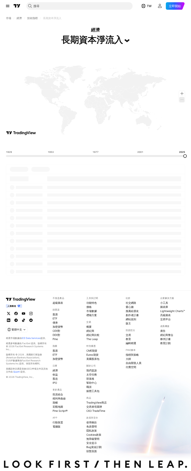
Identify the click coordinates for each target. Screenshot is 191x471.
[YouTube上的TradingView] (23, 313)
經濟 (55, 370)
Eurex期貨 (92, 354)
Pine (55, 339)
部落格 (90, 378)
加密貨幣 (58, 326)
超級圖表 (58, 302)
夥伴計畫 (165, 339)
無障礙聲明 (92, 438)
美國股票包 (92, 358)
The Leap (92, 339)
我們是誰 (91, 370)
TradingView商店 (96, 402)
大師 (128, 358)
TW (149, 6)
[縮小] (181, 99)
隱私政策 (91, 430)
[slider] (185, 156)
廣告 (162, 330)
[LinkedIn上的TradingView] (8, 320)
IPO (55, 382)
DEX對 (56, 334)
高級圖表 (165, 315)
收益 (55, 374)
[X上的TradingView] (8, 313)
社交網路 (131, 302)
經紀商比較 (92, 334)
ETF (55, 318)
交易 (128, 334)
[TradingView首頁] (17, 6)
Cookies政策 (93, 434)
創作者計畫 (132, 315)
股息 (55, 378)
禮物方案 (91, 315)
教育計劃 (165, 343)
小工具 (164, 302)
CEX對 (56, 330)
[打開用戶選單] (160, 6)
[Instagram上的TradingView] (31, 313)
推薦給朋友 (132, 311)
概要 (89, 326)
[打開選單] (7, 6)
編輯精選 (131, 343)
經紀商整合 (166, 334)
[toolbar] (95, 143)
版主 (128, 323)
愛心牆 (130, 306)
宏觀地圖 (58, 406)
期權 (55, 402)
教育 (128, 339)
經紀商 (90, 330)
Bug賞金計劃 (94, 447)
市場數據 (91, 311)
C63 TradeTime (95, 410)
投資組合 (58, 394)
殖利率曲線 (59, 398)
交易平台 (165, 319)
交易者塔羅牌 (94, 406)
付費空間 (131, 367)
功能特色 (91, 302)
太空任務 (91, 374)
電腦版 (56, 426)
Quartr (16, 371)
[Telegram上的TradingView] (16, 320)
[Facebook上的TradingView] (16, 313)
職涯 (89, 386)
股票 (55, 314)
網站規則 (131, 319)
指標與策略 (132, 354)
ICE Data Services (31, 338)
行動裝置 (58, 422)
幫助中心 (91, 382)
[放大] (181, 93)
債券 (55, 322)
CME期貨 (91, 350)
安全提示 (91, 442)
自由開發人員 (133, 363)
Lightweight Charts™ (172, 311)
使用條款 (91, 422)
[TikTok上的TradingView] (23, 320)
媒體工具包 (92, 391)
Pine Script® (60, 410)
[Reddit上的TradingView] (31, 320)
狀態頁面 (91, 451)
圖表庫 (164, 306)
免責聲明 (91, 426)
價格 (89, 306)
